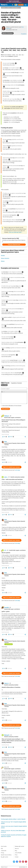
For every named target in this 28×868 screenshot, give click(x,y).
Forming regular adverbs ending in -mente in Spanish (13, 819)
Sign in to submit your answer (11, 467)
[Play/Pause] (16, 63)
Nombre (3, 255)
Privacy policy (4, 867)
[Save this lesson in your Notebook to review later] (8, 33)
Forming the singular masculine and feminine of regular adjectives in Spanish (13, 835)
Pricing (2, 852)
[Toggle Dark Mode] (15, 5)
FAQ (2, 848)
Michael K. (7, 735)
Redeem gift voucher (19, 846)
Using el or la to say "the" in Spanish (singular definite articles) (13, 822)
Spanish (3, 7)
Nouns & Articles (15, 7)
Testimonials (3, 850)
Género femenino (5, 258)
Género (2, 261)
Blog (16, 850)
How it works (4, 846)
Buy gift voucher (4, 856)
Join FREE (20, 4)
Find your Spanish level (14, 244)
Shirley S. (6, 416)
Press (16, 854)
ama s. (6, 477)
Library (8, 7)
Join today (17, 470)
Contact (16, 856)
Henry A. (6, 683)
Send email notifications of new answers (11, 405)
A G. (5, 550)
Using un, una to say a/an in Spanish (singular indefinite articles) (14, 827)
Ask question (5, 408)
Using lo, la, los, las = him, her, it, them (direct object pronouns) (13, 831)
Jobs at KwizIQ (18, 852)
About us (17, 848)
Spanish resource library (6, 854)
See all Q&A (4, 385)
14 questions (23, 33)
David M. (6, 607)
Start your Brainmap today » (15, 232)
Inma (5, 441)
